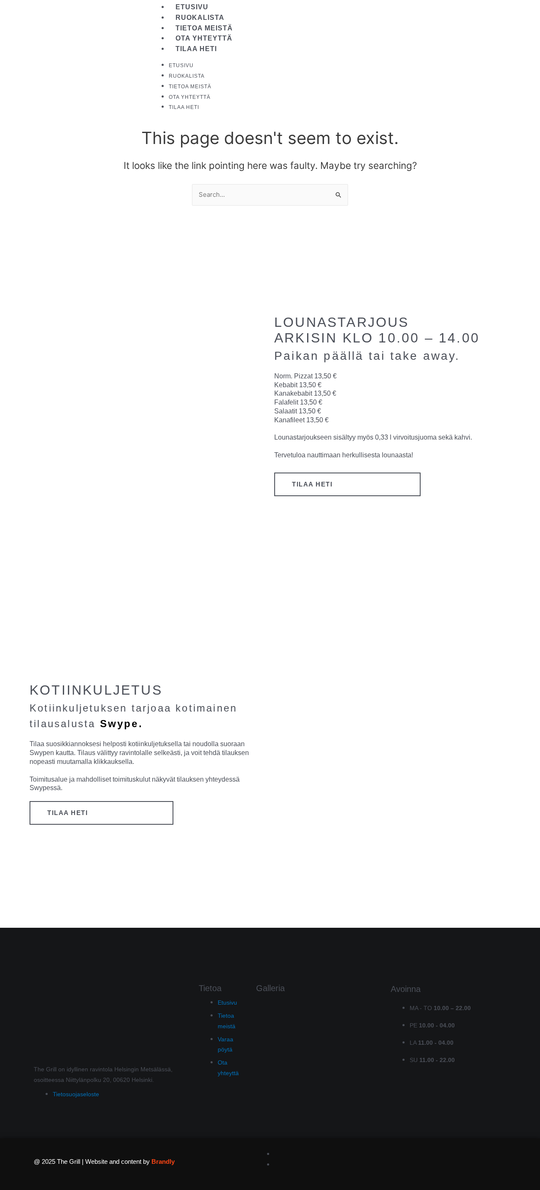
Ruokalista (200, 17)
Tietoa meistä (204, 28)
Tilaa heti (196, 48)
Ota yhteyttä (204, 38)
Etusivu (192, 7)
